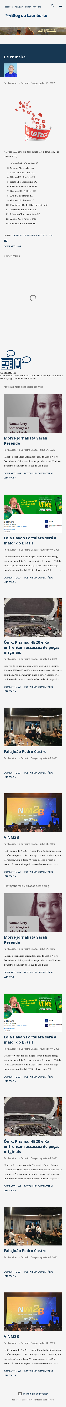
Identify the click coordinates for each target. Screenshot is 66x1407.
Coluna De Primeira (25, 235)
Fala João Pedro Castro (25, 751)
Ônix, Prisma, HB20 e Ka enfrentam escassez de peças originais (31, 647)
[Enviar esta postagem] (6, 241)
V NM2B (11, 837)
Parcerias (37, 7)
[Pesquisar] (52, 6)
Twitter (28, 7)
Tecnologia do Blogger (35, 1393)
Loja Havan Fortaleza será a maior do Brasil (30, 540)
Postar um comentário (38, 473)
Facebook (8, 7)
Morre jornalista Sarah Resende (25, 440)
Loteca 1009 (45, 235)
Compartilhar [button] (12, 246)
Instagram (18, 7)
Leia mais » (10, 477)
